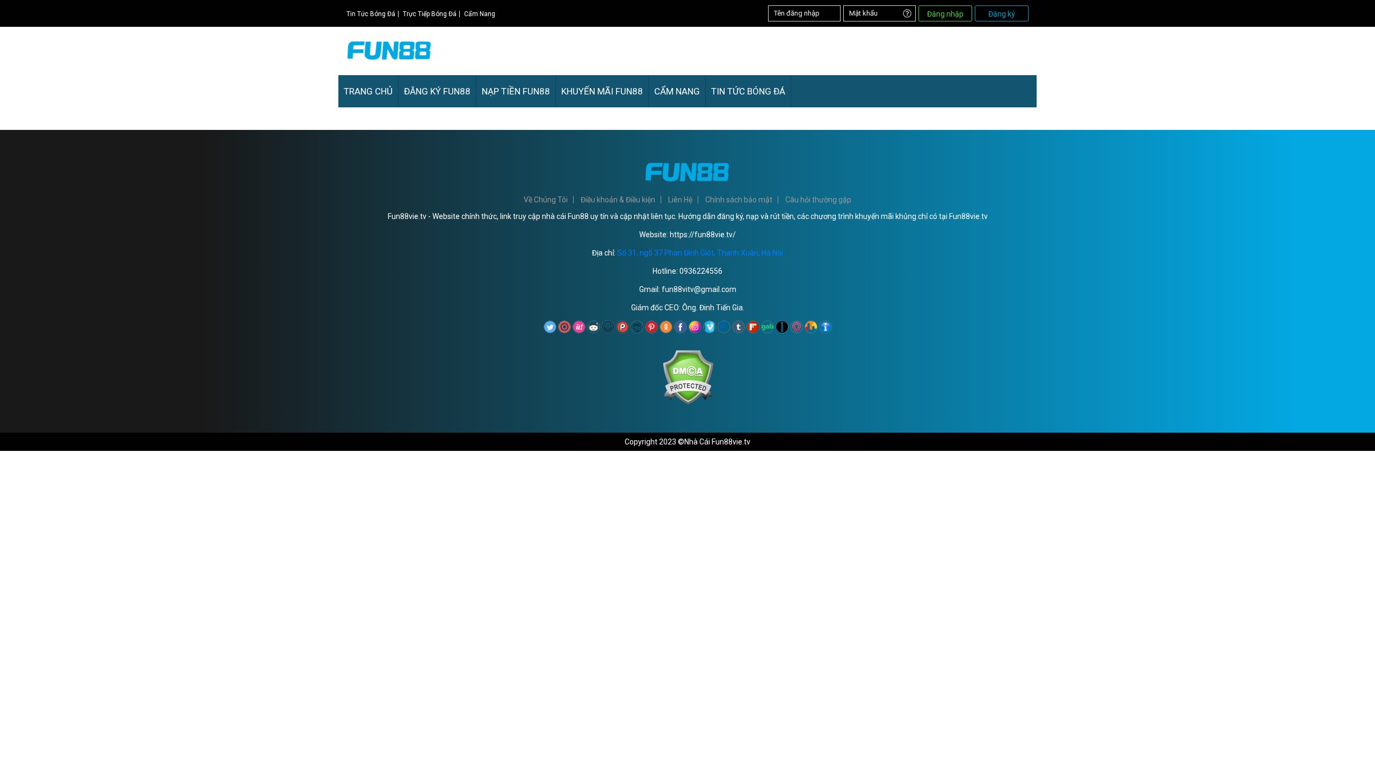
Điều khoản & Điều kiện (618, 199)
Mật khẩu (863, 13)
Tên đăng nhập (797, 13)
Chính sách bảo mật (738, 199)
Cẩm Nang (479, 14)
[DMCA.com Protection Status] (688, 402)
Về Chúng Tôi (546, 199)
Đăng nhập (945, 14)
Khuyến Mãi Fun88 (602, 91)
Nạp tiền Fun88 (516, 91)
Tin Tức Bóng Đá (370, 14)
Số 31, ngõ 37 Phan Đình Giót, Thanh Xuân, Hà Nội (700, 253)
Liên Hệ (680, 199)
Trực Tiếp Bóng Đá (430, 14)
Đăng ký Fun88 (437, 91)
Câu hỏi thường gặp (818, 199)
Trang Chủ (368, 91)
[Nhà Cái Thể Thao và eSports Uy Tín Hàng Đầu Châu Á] (389, 63)
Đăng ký (1001, 14)
